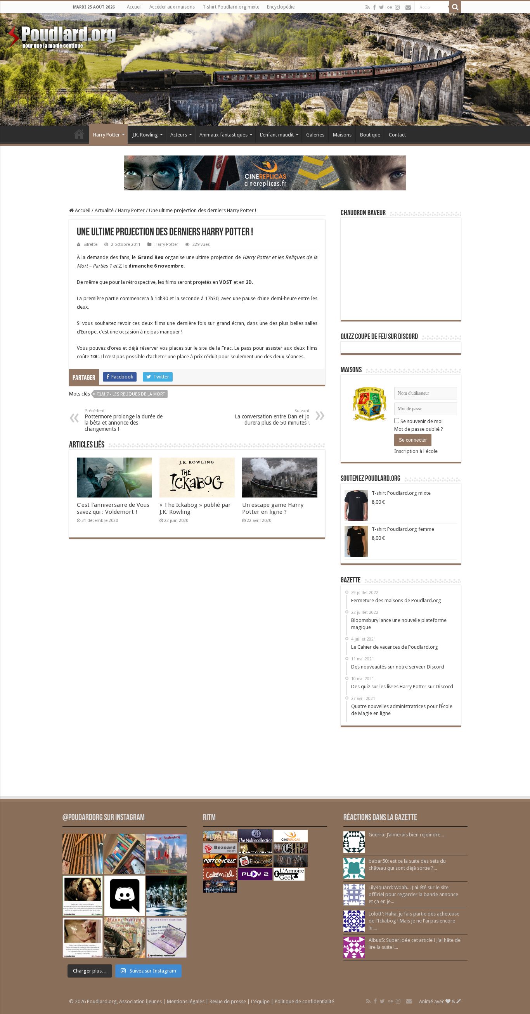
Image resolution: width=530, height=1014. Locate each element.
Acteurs (178, 135)
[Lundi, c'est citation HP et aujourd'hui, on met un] (82, 937)
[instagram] (397, 7)
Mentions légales (185, 1001)
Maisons (342, 135)
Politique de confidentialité (304, 1001)
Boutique (370, 135)
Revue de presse (228, 1001)
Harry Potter (106, 135)
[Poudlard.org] (63, 35)
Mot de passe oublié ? (418, 429)
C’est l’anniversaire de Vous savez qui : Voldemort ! (113, 508)
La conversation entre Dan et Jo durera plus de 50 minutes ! (272, 417)
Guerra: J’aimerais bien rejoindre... (406, 835)
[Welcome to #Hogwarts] (82, 854)
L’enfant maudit (277, 135)
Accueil (134, 7)
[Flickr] (389, 7)
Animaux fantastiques (223, 135)
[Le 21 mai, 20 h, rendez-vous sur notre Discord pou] (124, 937)
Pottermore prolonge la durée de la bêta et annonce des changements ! (124, 420)
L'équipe (260, 1001)
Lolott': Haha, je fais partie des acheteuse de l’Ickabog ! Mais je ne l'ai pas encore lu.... (414, 921)
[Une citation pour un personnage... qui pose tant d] (82, 896)
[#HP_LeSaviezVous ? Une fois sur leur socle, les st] (166, 896)
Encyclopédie (280, 7)
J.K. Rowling (145, 135)
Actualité (104, 210)
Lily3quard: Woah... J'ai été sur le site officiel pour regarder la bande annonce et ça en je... (413, 894)
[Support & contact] (408, 7)
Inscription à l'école (416, 451)
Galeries (315, 135)
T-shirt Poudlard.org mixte (231, 7)
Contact (397, 135)
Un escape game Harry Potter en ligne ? (272, 508)
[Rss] (368, 7)
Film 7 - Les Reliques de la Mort (131, 394)
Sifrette (90, 244)
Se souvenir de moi (421, 421)
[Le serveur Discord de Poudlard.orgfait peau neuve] (124, 896)
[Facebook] (374, 7)
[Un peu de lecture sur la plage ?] (124, 854)
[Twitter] (381, 7)
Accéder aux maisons (172, 7)
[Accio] (455, 7)
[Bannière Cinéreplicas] (265, 172)
